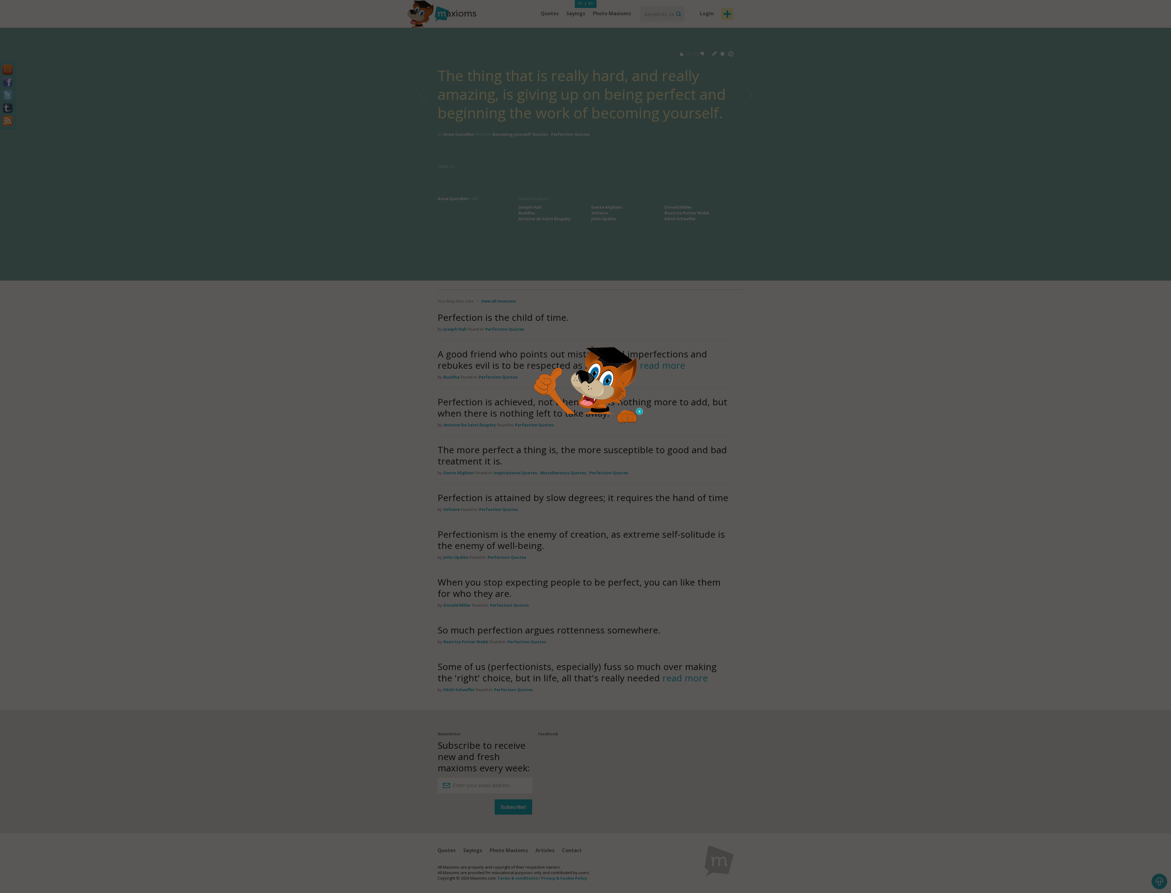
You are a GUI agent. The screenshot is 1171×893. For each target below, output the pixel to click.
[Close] (639, 411)
